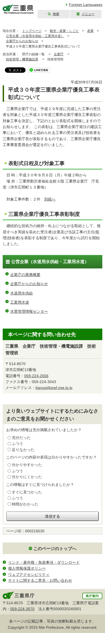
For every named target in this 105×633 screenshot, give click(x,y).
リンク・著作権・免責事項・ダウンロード (44, 562)
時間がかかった (25, 504)
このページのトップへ (54, 548)
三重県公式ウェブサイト (18, 9)
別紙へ (49, 199)
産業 (90, 31)
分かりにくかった (27, 477)
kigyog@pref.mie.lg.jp (54, 387)
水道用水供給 (21, 293)
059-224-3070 (22, 609)
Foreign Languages (85, 4)
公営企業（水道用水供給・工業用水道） (35, 36)
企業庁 (59, 54)
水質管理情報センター (29, 311)
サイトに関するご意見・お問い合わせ (40, 580)
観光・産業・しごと (64, 31)
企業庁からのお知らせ (22, 41)
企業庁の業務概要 (25, 274)
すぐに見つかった (27, 492)
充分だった (21, 437)
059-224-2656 (36, 376)
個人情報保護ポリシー (27, 568)
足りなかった (23, 450)
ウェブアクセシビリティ (29, 574)
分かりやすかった (27, 465)
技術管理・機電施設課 (22, 59)
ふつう (17, 443)
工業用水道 (19, 302)
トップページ (31, 31)
